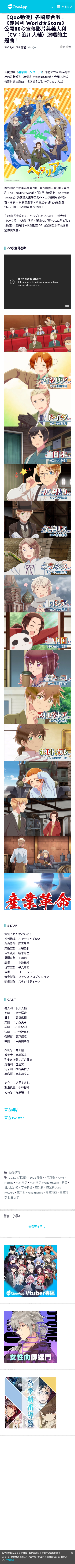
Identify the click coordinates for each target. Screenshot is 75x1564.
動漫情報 (14, 1172)
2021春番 (35, 1177)
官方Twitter (14, 1118)
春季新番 (26, 1187)
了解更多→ (11, 1560)
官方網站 (11, 1110)
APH (61, 1177)
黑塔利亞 (51, 1192)
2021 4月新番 (18, 1177)
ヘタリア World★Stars (44, 1182)
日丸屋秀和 (11, 1187)
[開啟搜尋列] (51, 6)
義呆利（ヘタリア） (30, 72)
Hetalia (8, 1182)
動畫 (64, 1182)
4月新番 (50, 1177)
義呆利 (39, 1187)
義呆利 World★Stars (30, 1192)
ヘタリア (21, 1182)
